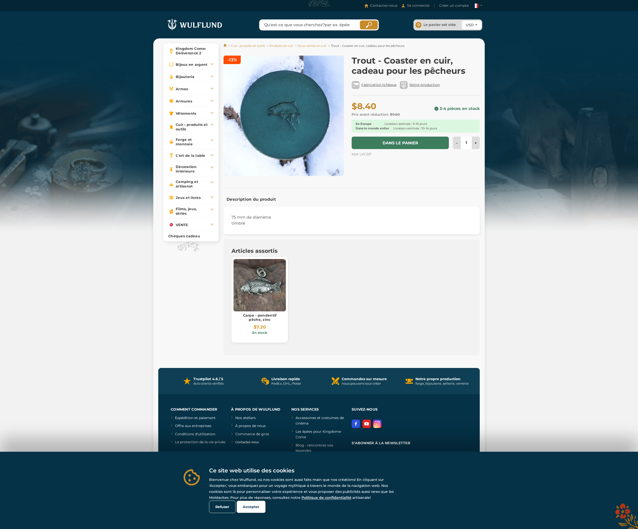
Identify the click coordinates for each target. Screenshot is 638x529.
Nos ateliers (245, 418)
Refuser (222, 507)
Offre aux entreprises (193, 426)
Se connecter (418, 5)
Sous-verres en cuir (312, 46)
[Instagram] (377, 424)
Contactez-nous (384, 5)
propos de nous (252, 426)
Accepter (251, 507)
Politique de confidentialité (326, 497)
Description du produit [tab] (251, 199)
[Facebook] (356, 424)
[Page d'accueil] (225, 46)
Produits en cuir (281, 46)
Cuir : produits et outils (248, 46)
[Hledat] (369, 24)
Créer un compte (454, 5)
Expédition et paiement (195, 418)
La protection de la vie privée (200, 442)
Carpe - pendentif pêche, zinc (260, 317)
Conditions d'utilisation (195, 434)
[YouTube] (366, 424)
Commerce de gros (252, 434)
